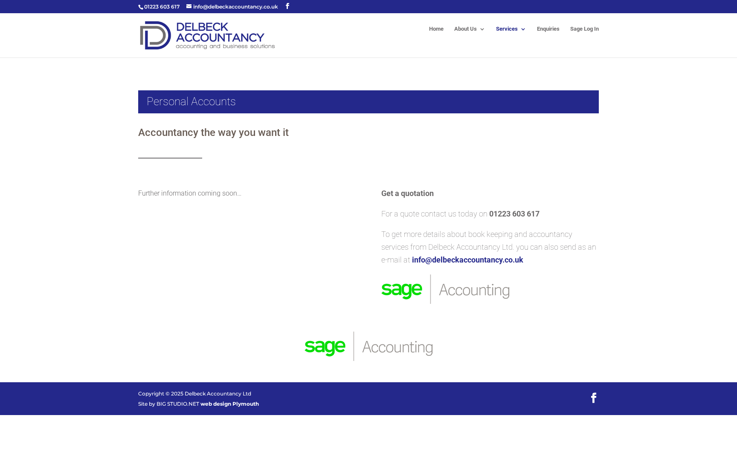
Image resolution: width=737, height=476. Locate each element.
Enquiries (548, 29)
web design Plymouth (229, 404)
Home (436, 29)
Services (507, 29)
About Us (465, 29)
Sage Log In (584, 29)
